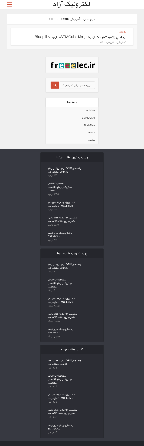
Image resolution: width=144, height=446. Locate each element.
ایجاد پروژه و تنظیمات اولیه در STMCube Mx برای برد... (61, 204)
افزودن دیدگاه (107, 42)
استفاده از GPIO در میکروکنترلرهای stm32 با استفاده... (60, 186)
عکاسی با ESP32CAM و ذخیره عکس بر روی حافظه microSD (62, 219)
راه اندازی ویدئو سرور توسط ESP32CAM (60, 234)
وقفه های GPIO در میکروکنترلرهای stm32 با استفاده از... (64, 169)
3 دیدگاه (51, 271)
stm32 (122, 31)
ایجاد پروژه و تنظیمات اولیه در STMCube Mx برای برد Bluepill (80, 37)
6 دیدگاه (51, 290)
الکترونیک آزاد (72, 4)
